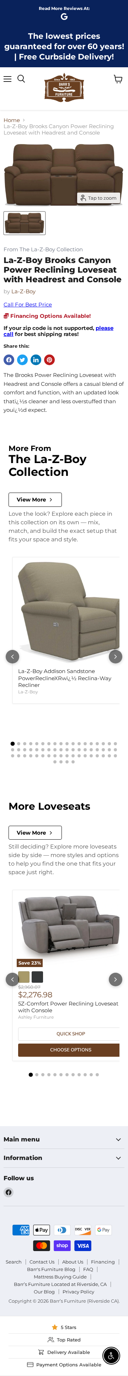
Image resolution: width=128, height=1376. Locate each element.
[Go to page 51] (97, 755)
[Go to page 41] (36, 755)
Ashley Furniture (36, 1017)
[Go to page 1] (13, 744)
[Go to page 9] (61, 743)
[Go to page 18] (115, 743)
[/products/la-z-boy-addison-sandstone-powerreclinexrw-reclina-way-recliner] (71, 612)
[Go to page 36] (115, 749)
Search (14, 1262)
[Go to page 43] (48, 755)
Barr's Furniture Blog (51, 1269)
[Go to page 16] (103, 743)
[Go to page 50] (91, 755)
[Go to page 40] (30, 755)
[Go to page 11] (73, 743)
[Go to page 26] (55, 749)
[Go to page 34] (103, 749)
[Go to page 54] (115, 755)
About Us (72, 1262)
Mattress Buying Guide (60, 1277)
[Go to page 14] (91, 743)
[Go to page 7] (48, 743)
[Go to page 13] (85, 743)
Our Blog (44, 1291)
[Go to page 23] (36, 749)
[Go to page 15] (97, 743)
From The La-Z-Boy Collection (43, 250)
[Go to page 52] (103, 755)
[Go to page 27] (61, 749)
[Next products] (115, 656)
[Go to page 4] (30, 743)
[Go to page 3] (24, 743)
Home (12, 120)
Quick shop (71, 1034)
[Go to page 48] (79, 755)
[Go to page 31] (85, 749)
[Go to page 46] (67, 755)
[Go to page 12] (79, 743)
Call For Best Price (28, 304)
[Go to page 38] (18, 755)
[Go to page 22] (30, 749)
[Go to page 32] (91, 749)
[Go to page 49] (85, 755)
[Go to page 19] (12, 749)
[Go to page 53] (109, 755)
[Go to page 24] (42, 749)
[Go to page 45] (61, 755)
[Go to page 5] (36, 743)
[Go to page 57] (67, 761)
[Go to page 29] (73, 749)
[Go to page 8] (55, 743)
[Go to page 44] (55, 755)
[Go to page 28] (67, 749)
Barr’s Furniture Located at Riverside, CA (60, 1284)
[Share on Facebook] (9, 359)
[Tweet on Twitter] (22, 359)
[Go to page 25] (48, 749)
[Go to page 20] (18, 749)
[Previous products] (12, 656)
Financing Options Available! (50, 316)
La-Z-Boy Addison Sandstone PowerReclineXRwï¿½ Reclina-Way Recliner (64, 678)
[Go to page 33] (97, 749)
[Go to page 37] (12, 755)
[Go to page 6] (42, 743)
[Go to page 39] (24, 755)
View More (31, 499)
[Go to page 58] (73, 761)
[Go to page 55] (55, 761)
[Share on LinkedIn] (36, 359)
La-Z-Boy (23, 291)
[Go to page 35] (109, 749)
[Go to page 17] (109, 743)
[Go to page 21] (24, 749)
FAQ (88, 1269)
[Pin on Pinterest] (49, 359)
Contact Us (42, 1262)
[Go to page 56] (61, 761)
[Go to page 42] (42, 755)
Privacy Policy (78, 1291)
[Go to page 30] (79, 749)
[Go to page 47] (73, 755)
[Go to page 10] (67, 743)
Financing (103, 1262)
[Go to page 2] (18, 743)
